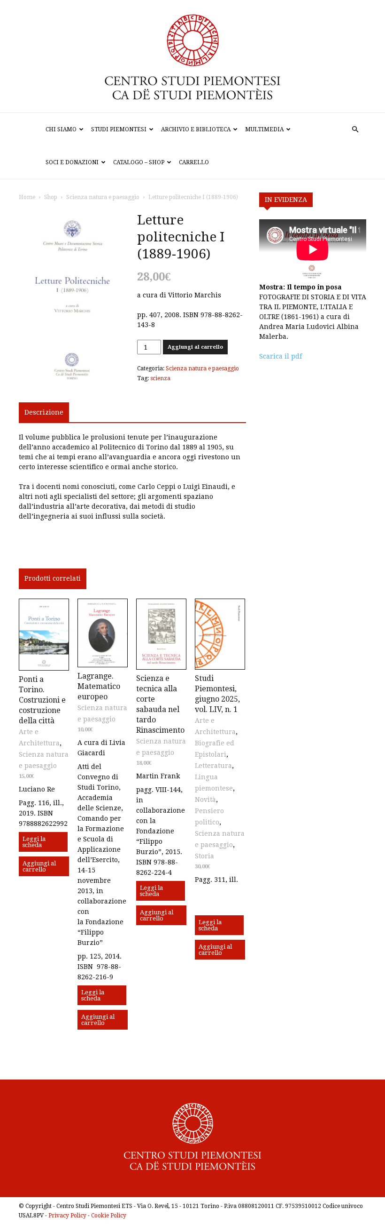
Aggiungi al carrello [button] (39, 866)
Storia (204, 856)
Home (27, 197)
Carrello (194, 162)
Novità (205, 799)
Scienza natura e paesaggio (102, 197)
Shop (50, 197)
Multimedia (264, 129)
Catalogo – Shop (138, 162)
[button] (355, 129)
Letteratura (213, 765)
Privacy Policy (67, 1215)
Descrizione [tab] (43, 412)
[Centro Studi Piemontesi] (192, 56)
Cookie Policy (108, 1215)
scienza (160, 378)
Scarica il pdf (280, 356)
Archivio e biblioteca (196, 129)
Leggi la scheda (34, 841)
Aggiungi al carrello (195, 347)
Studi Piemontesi (118, 129)
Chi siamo (61, 129)
